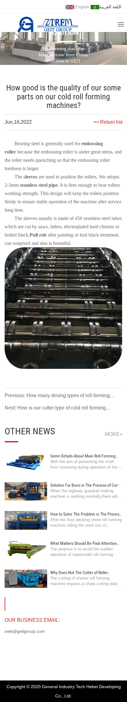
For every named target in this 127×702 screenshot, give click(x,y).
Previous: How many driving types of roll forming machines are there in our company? (57, 396)
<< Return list (107, 122)
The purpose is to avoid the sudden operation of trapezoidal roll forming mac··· (81, 554)
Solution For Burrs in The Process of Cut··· (85, 485)
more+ (113, 434)
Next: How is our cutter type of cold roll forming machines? (55, 409)
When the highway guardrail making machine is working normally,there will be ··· (83, 496)
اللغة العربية (110, 6)
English (82, 6)
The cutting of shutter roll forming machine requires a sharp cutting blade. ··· (85, 584)
